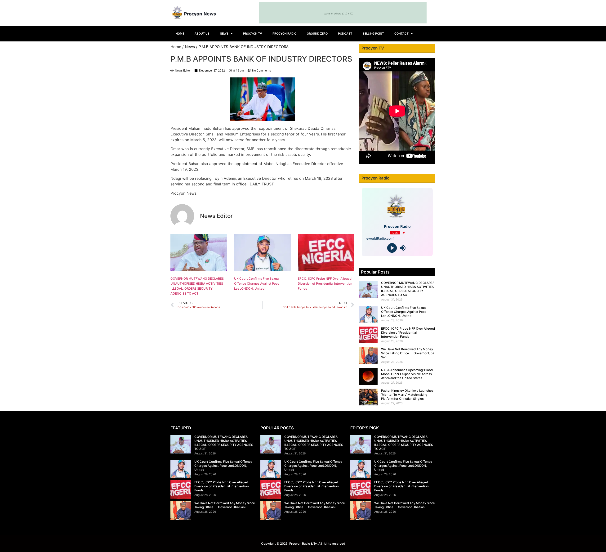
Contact (401, 33)
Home (180, 33)
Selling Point (373, 33)
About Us (202, 33)
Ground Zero (317, 33)
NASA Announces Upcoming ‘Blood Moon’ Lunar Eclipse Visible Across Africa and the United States (407, 374)
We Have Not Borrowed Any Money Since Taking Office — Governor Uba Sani (407, 353)
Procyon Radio (284, 33)
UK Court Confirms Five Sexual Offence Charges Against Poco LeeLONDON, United (256, 283)
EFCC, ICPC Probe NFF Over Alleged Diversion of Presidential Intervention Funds (325, 283)
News (224, 33)
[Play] (392, 248)
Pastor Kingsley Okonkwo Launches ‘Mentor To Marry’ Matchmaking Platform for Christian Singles (407, 394)
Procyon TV (252, 33)
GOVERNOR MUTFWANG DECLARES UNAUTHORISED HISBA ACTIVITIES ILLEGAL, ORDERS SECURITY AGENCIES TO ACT (407, 289)
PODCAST (345, 33)
